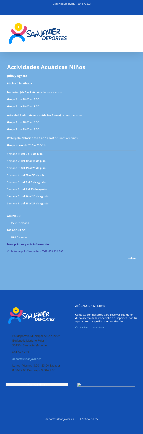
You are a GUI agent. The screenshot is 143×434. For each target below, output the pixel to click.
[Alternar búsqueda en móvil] (129, 24)
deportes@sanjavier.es (26, 359)
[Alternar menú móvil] (135, 24)
